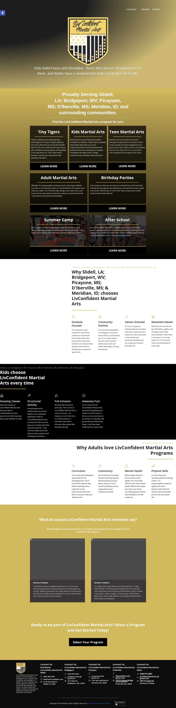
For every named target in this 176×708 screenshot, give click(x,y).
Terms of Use (105, 703)
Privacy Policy (93, 703)
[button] (2, 12)
